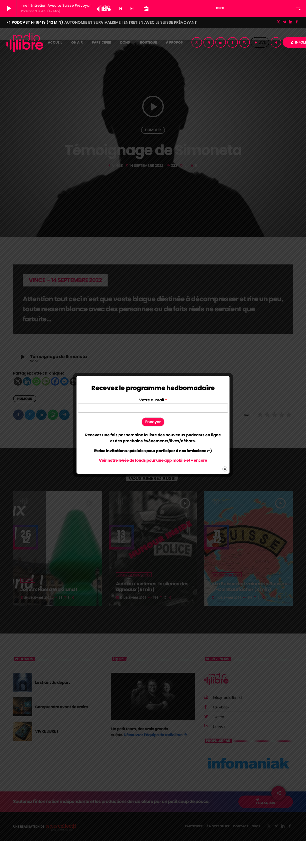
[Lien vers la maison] (24, 42)
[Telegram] (284, 22)
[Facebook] (297, 22)
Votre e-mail (153, 400)
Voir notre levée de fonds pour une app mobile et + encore (153, 460)
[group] (153, 438)
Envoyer (153, 422)
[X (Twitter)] (278, 22)
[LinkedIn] (291, 22)
